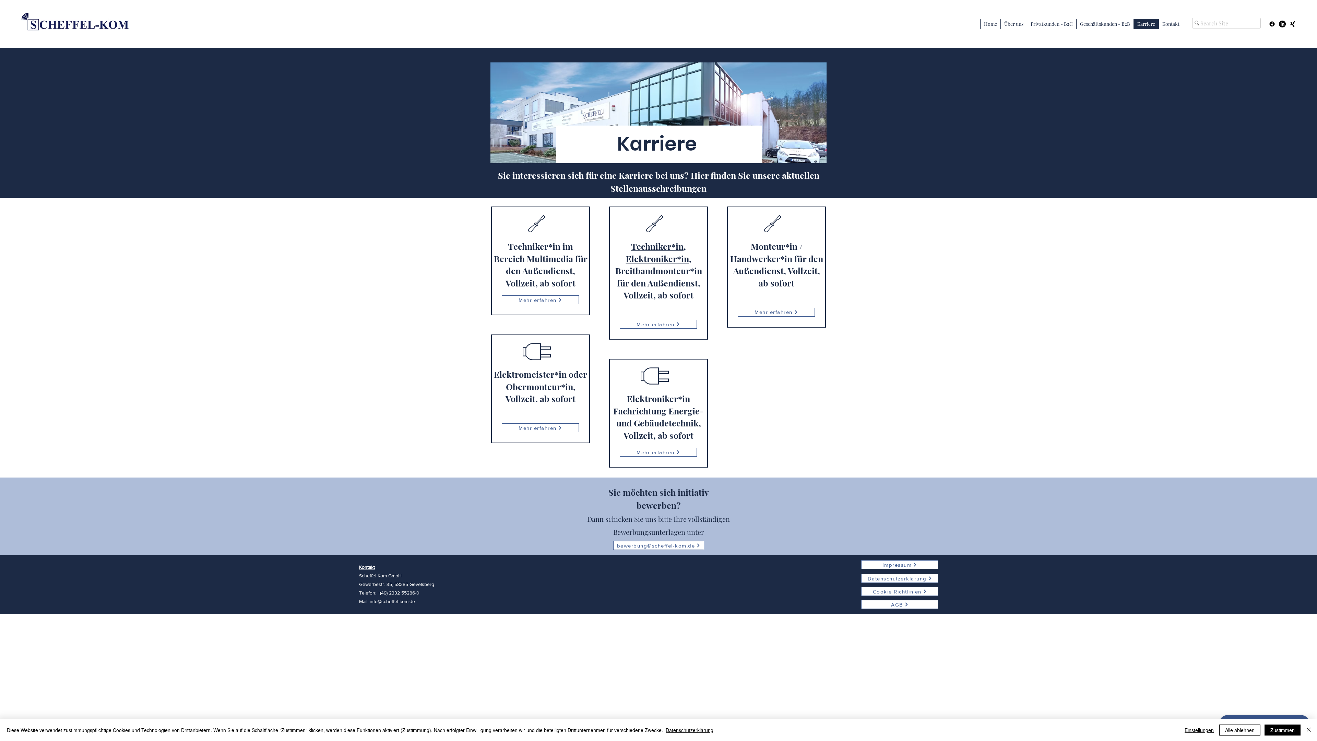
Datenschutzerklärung (689, 730)
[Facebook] (1272, 24)
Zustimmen (1282, 730)
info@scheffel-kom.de (392, 601)
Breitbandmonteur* (654, 270)
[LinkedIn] (1282, 24)
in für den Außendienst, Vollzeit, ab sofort (659, 283)
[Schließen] (1309, 730)
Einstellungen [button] (1199, 730)
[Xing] (1292, 24)
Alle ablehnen (1240, 730)
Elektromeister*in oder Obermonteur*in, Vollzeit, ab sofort (540, 386)
